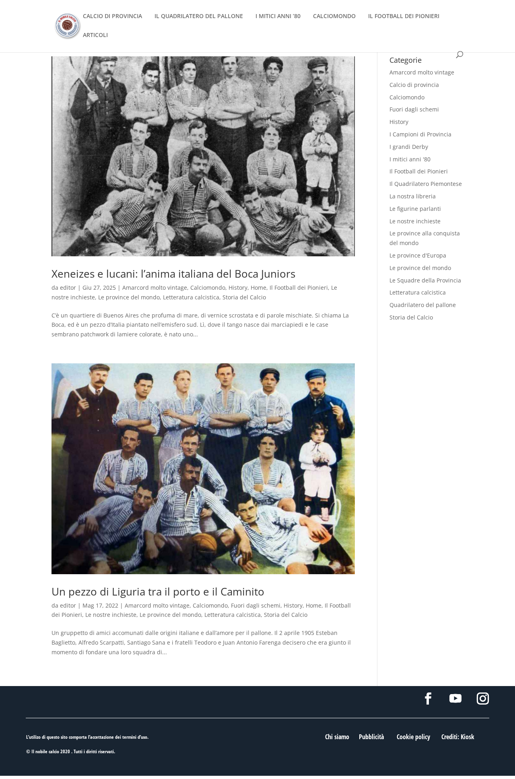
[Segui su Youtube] (455, 698)
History (238, 287)
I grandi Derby (408, 146)
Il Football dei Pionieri (299, 287)
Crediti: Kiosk (457, 736)
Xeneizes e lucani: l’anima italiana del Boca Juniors (173, 273)
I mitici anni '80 (410, 159)
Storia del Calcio (244, 297)
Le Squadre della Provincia (425, 280)
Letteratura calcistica (191, 297)
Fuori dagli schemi (255, 605)
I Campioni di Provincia (420, 134)
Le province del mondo (129, 297)
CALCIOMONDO (334, 16)
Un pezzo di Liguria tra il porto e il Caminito (158, 591)
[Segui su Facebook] (428, 698)
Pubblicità (371, 736)
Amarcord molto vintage (154, 287)
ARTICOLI (95, 35)
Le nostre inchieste (110, 614)
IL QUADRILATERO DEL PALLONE (198, 16)
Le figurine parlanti (415, 208)
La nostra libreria (412, 196)
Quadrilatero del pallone (422, 305)
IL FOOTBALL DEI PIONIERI (403, 16)
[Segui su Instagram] (483, 698)
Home (258, 287)
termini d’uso (134, 737)
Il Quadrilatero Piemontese (425, 184)
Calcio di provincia (414, 85)
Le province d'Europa (417, 255)
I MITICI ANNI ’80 (278, 16)
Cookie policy (413, 736)
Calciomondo (207, 287)
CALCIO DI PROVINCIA (112, 16)
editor (68, 287)
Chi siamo (337, 736)
